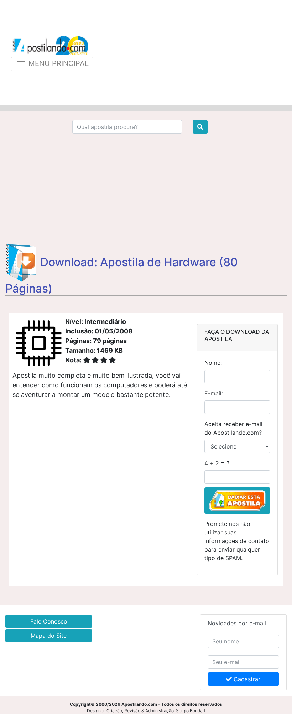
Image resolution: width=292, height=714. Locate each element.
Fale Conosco (48, 621)
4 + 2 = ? (216, 463)
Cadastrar (246, 679)
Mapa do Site (49, 635)
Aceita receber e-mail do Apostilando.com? (233, 428)
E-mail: (213, 393)
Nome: (213, 362)
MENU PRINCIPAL (57, 63)
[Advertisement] (193, 53)
